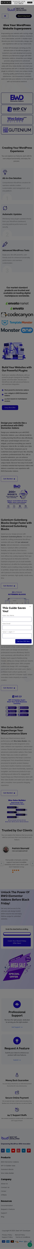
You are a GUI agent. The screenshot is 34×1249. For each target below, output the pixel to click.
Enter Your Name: (8, 615)
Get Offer (30, 2)
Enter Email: (6, 623)
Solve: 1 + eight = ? (8, 632)
